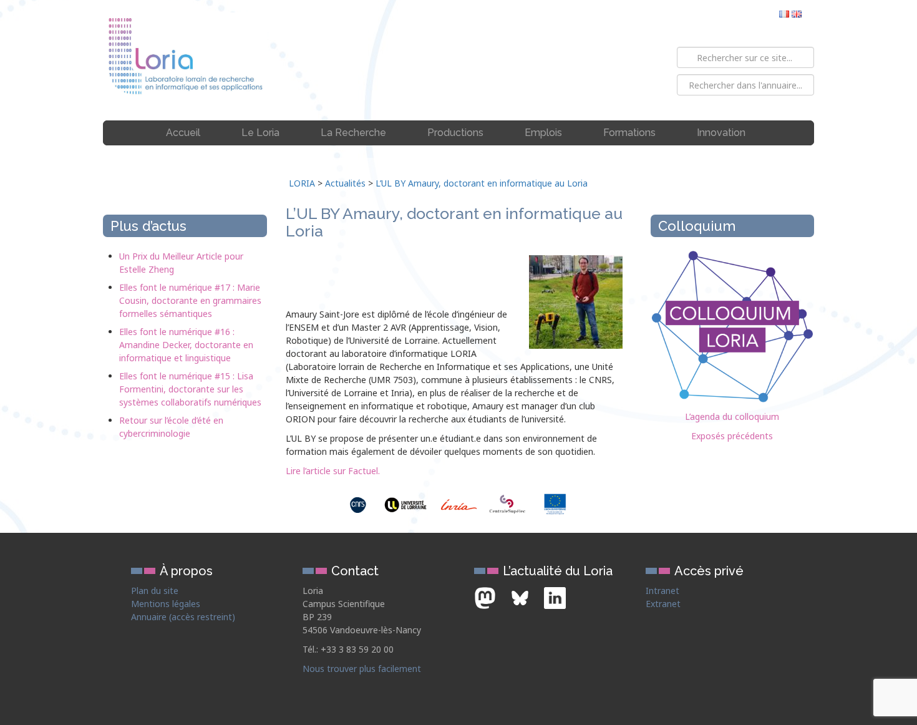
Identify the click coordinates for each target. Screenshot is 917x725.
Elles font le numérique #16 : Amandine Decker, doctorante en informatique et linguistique (186, 345)
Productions (455, 133)
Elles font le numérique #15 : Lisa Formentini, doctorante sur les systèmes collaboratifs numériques (190, 389)
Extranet (663, 604)
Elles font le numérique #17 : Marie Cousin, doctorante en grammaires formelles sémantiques (190, 300)
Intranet (662, 590)
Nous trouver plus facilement (362, 668)
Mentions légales (165, 604)
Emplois (543, 133)
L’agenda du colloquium (732, 416)
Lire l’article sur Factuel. (333, 471)
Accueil (183, 133)
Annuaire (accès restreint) (183, 617)
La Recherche (353, 133)
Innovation (721, 133)
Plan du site (154, 590)
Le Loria (260, 133)
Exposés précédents (732, 436)
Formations (629, 133)
